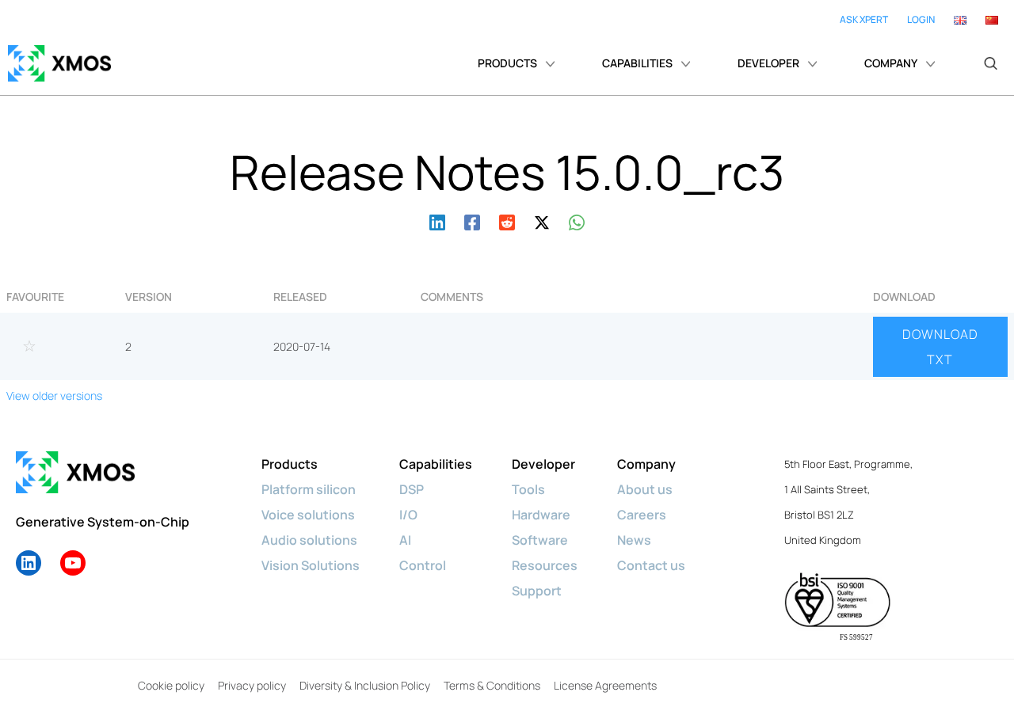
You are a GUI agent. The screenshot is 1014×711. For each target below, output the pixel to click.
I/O (408, 514)
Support (537, 590)
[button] (990, 63)
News (634, 540)
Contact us (651, 565)
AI (405, 540)
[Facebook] (472, 220)
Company (646, 464)
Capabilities (435, 464)
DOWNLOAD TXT (940, 346)
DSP (411, 489)
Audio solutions (309, 540)
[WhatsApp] (577, 220)
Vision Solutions (310, 565)
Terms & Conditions (492, 685)
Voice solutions (308, 514)
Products (289, 464)
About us (645, 489)
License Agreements (605, 685)
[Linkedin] (437, 220)
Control (422, 565)
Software (540, 540)
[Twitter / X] (542, 220)
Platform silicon (308, 489)
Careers (641, 514)
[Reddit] (507, 220)
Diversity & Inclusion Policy (364, 685)
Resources (545, 565)
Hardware (541, 514)
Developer (543, 464)
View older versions (54, 395)
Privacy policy (252, 685)
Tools (528, 489)
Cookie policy (171, 685)
